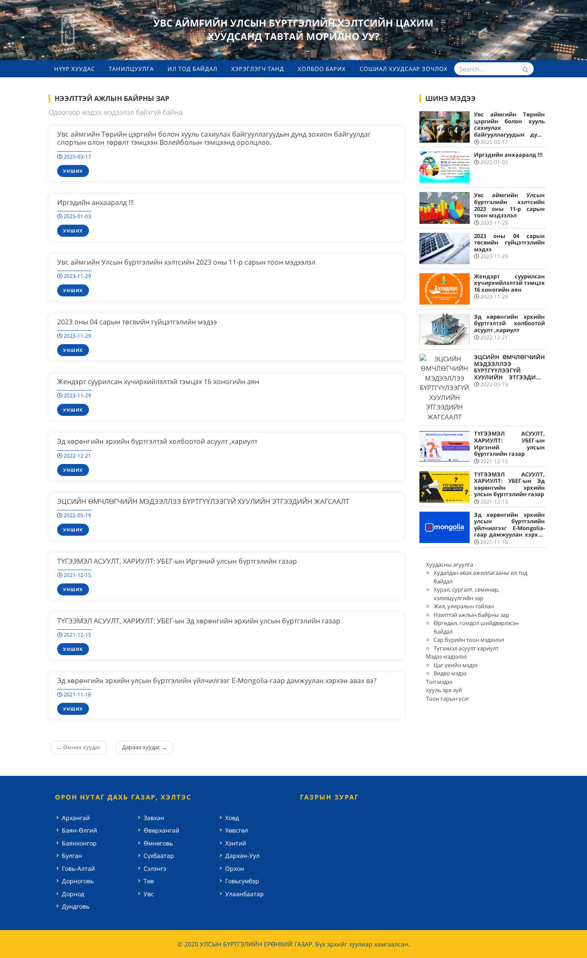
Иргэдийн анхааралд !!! (95, 202)
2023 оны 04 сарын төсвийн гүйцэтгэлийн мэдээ (137, 321)
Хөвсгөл (236, 830)
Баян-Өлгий (79, 830)
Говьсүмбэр (242, 881)
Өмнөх (78, 747)
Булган (72, 855)
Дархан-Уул (242, 855)
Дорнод (73, 894)
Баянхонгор (79, 843)
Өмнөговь (158, 843)
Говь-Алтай (78, 868)
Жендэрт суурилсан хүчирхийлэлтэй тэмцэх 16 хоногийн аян (158, 381)
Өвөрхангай (161, 830)
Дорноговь (78, 881)
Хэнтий (235, 843)
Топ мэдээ (439, 682)
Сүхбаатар (159, 855)
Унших (73, 171)
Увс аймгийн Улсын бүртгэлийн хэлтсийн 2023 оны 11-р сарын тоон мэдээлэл (186, 262)
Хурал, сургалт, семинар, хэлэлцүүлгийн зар (466, 594)
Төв (149, 881)
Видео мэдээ (450, 673)
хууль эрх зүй (444, 690)
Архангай (76, 818)
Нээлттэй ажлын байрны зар (471, 615)
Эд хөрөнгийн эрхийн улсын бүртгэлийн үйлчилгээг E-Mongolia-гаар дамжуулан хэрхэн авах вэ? (216, 680)
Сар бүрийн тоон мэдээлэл (469, 640)
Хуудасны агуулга (449, 564)
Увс (149, 894)
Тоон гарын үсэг (447, 698)
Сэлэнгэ (155, 868)
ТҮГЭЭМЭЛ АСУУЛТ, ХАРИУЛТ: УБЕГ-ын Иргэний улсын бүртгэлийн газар (177, 561)
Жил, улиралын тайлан (464, 606)
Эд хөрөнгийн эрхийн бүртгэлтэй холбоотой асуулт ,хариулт (157, 441)
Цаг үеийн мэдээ (455, 665)
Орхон (234, 868)
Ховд (232, 818)
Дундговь (75, 906)
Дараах (144, 747)
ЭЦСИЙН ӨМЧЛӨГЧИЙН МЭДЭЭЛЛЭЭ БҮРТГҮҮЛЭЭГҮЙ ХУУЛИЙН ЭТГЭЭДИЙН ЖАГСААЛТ (203, 501)
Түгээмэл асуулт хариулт (466, 648)
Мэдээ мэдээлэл (446, 656)
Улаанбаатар (244, 894)
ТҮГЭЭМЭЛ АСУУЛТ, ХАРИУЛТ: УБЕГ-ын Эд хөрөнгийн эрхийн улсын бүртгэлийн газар (198, 620)
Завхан (154, 818)
